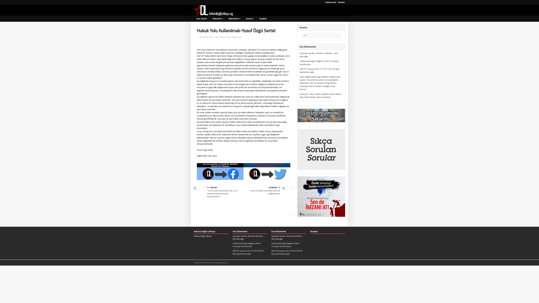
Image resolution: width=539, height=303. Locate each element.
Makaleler (234, 18)
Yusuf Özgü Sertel (233, 37)
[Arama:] (321, 35)
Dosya (250, 18)
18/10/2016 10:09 (206, 37)
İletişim (341, 2)
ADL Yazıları (220, 37)
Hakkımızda (330, 2)
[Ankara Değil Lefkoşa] (213, 14)
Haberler (218, 18)
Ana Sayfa (202, 18)
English (263, 18)
